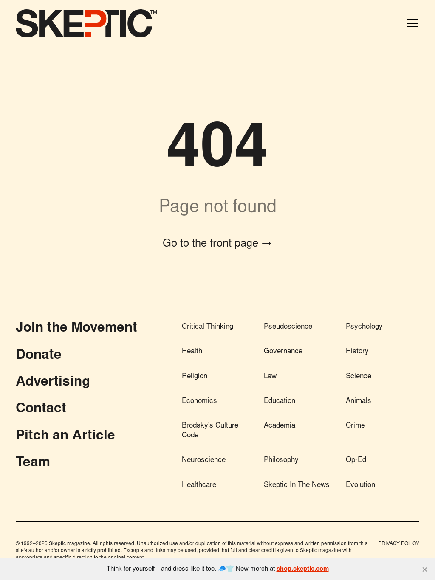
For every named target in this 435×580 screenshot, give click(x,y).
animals (358, 401)
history (357, 351)
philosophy (281, 460)
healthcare (199, 485)
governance (283, 351)
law (270, 376)
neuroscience (204, 460)
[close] (425, 569)
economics (199, 401)
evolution (360, 485)
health (192, 351)
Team (33, 463)
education (279, 401)
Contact (41, 409)
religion (194, 376)
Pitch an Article (65, 436)
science (358, 376)
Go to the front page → (217, 244)
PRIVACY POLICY (398, 543)
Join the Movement (76, 328)
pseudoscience (288, 327)
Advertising (53, 382)
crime (355, 426)
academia (279, 426)
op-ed (356, 460)
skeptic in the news (297, 485)
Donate (39, 356)
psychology (364, 327)
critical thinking (207, 327)
